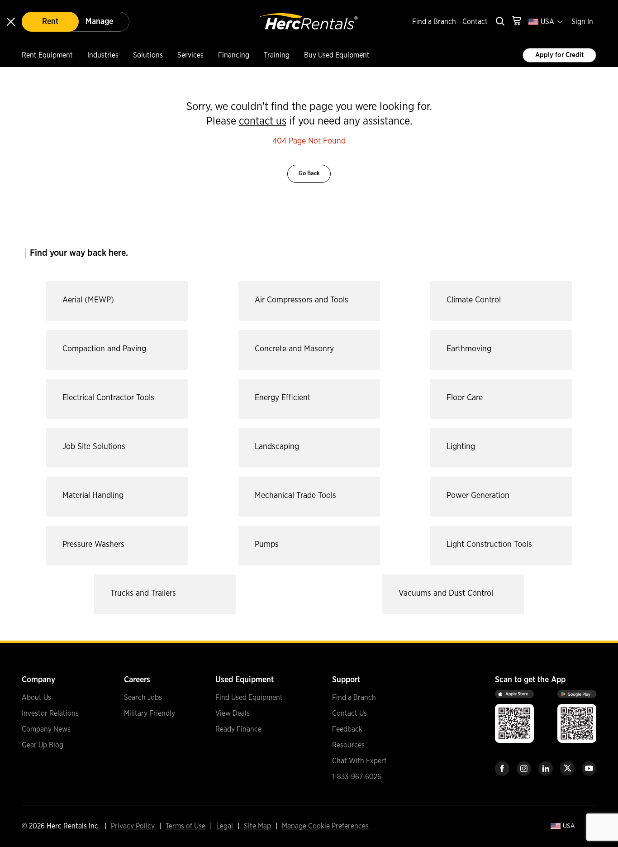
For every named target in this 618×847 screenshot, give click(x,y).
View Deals (232, 713)
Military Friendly (149, 713)
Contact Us (349, 713)
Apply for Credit (559, 55)
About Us (36, 697)
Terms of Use (185, 826)
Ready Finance (238, 729)
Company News (46, 729)
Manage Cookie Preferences (325, 826)
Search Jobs (143, 697)
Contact (475, 21)
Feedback (347, 729)
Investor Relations (50, 713)
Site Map (257, 826)
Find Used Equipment (249, 697)
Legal (224, 826)
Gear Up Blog (42, 745)
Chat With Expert (359, 761)
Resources (348, 745)
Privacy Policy (133, 826)
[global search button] (499, 22)
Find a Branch (434, 21)
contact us (262, 121)
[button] (114, 301)
